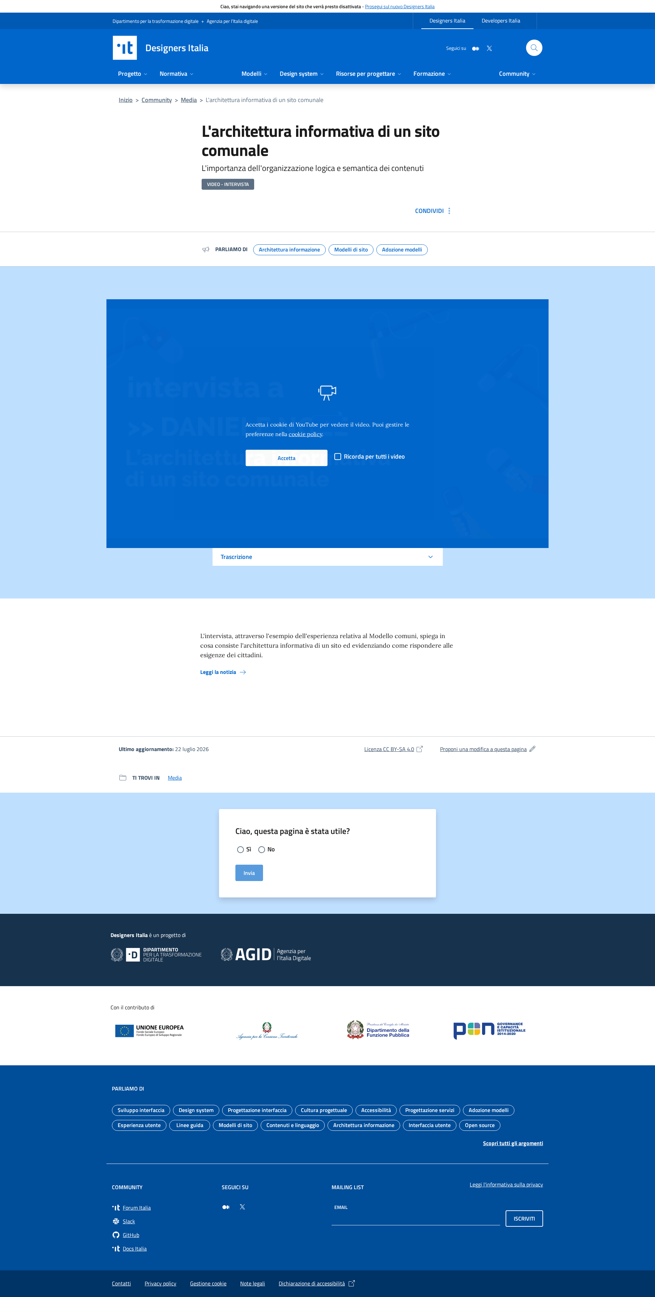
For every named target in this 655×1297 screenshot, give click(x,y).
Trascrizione (236, 556)
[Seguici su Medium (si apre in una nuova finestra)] (226, 1207)
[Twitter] (486, 47)
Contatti (121, 1283)
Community (157, 99)
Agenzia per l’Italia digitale (232, 21)
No (271, 849)
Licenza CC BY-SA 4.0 (394, 749)
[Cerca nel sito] (534, 48)
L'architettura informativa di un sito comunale (264, 99)
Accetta (286, 458)
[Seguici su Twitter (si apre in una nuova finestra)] (242, 1207)
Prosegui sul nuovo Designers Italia (400, 6)
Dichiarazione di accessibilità (312, 1283)
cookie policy (305, 434)
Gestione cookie (208, 1283)
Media (189, 99)
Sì (248, 849)
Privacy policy (160, 1283)
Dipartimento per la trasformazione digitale (156, 21)
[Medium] (473, 47)
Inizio (126, 99)
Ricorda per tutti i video (374, 456)
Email (341, 1207)
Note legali (252, 1283)
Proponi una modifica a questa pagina (488, 749)
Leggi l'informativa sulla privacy (506, 1184)
